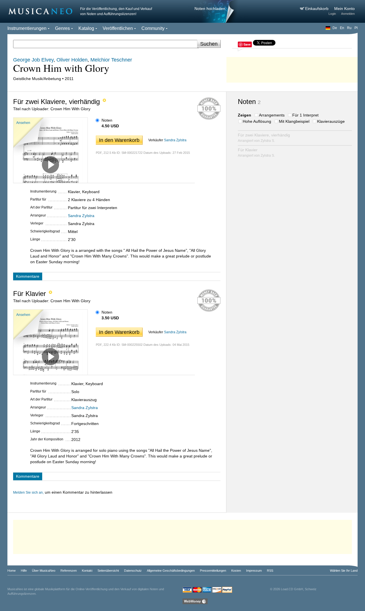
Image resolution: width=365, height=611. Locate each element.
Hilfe (24, 570)
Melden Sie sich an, (28, 492)
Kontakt (87, 570)
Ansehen (23, 123)
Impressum (254, 570)
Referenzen (68, 570)
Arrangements (272, 115)
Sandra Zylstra (175, 140)
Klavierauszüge (331, 121)
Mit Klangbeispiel (294, 121)
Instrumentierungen (26, 28)
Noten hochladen (209, 8)
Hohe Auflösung (257, 121)
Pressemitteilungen (213, 570)
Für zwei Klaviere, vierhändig (264, 138)
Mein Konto (344, 8)
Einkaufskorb (317, 8)
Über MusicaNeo (43, 570)
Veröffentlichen (118, 28)
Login (332, 13)
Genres (62, 28)
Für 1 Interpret (305, 115)
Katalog (86, 28)
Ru (349, 28)
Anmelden (348, 13)
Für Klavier (256, 153)
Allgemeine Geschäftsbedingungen (171, 570)
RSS (270, 570)
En (342, 28)
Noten (107, 120)
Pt (356, 28)
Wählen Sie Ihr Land (344, 570)
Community (153, 28)
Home (11, 570)
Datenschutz (133, 570)
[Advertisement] (292, 68)
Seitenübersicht (108, 570)
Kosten (236, 570)
